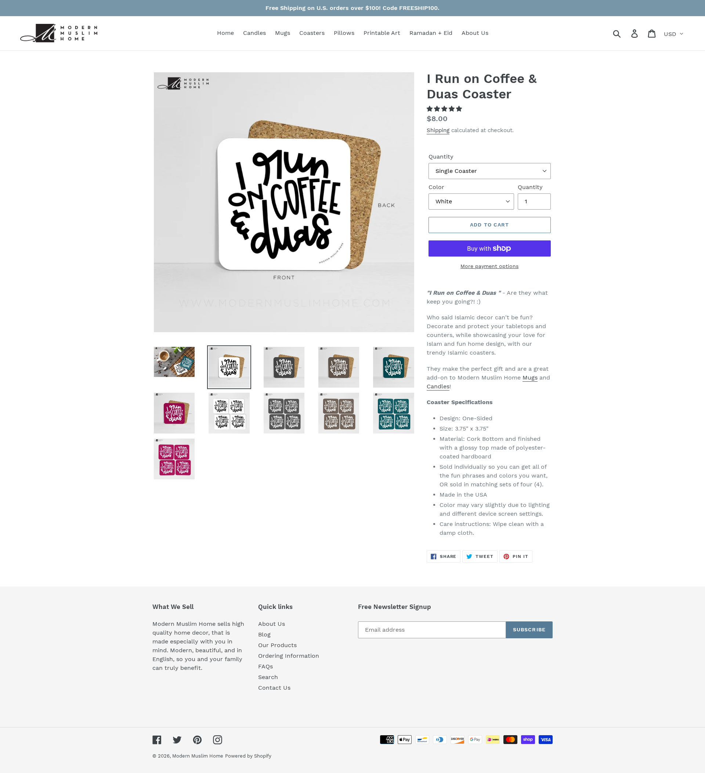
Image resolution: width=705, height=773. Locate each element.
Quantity (441, 156)
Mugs (530, 377)
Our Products (277, 645)
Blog (264, 634)
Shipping (438, 130)
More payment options (489, 266)
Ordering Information (288, 655)
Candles (438, 386)
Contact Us (274, 687)
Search (268, 677)
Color (436, 187)
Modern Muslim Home (197, 756)
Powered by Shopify (248, 756)
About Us (271, 623)
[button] (445, 108)
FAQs (265, 666)
